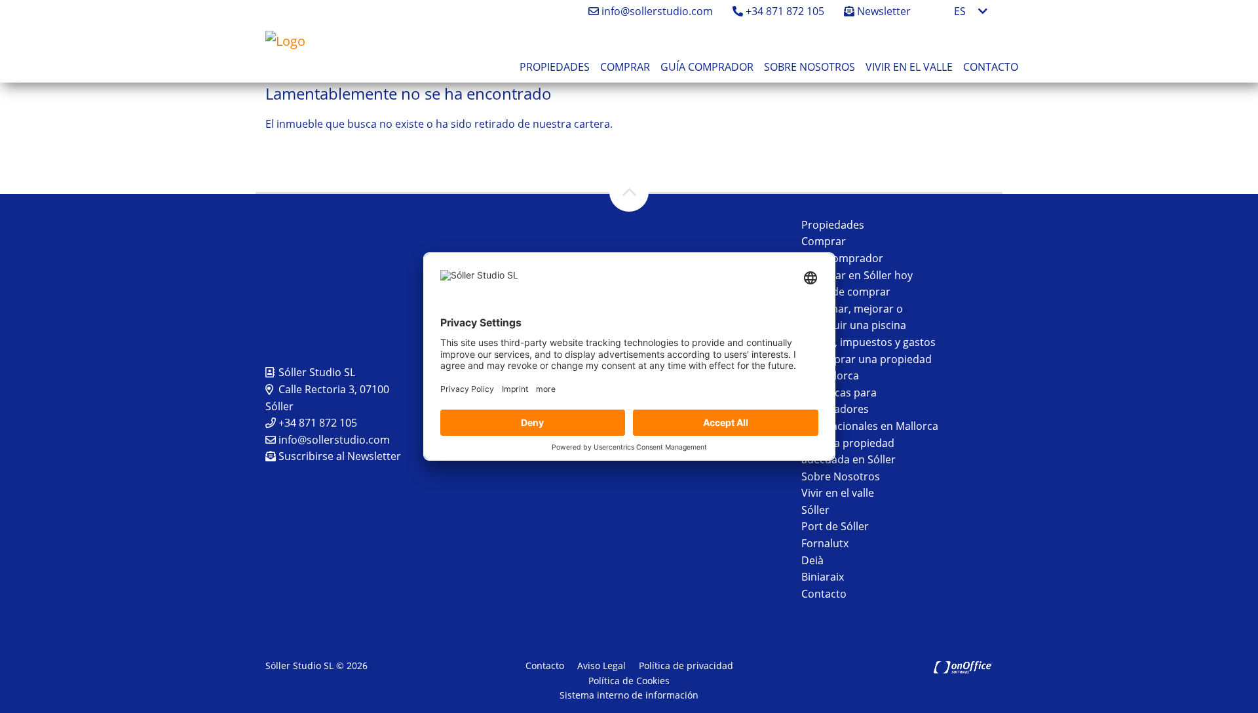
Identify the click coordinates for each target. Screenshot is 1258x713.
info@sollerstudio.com (656, 11)
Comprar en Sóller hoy (857, 275)
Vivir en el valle (909, 67)
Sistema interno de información (629, 695)
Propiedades (555, 67)
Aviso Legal (601, 665)
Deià (812, 560)
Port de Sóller (835, 526)
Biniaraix (822, 576)
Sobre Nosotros (809, 67)
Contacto (990, 67)
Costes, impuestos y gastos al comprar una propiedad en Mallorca (868, 359)
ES (960, 11)
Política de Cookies (629, 680)
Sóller (815, 510)
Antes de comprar (845, 291)
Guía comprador (706, 67)
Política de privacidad (686, 665)
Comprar (625, 67)
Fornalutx (824, 543)
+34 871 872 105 (783, 11)
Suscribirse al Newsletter (338, 456)
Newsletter (882, 11)
